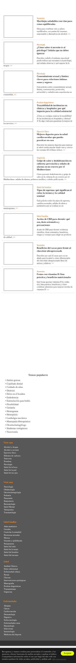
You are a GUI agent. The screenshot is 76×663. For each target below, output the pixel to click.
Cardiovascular (10, 611)
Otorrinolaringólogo (16, 425)
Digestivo (8, 617)
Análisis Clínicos (10, 566)
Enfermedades (10, 601)
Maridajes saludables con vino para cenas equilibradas (54, 22)
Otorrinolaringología (12, 492)
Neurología (8, 487)
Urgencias (41, 158)
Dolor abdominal (11, 569)
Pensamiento (9, 544)
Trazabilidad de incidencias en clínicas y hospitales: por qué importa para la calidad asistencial (54, 108)
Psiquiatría (8, 498)
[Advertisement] (38, 333)
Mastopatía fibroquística (18, 421)
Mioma (7, 538)
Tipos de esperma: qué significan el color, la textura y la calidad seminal (54, 193)
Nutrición (41, 18)
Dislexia (11, 390)
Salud (6, 561)
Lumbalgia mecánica (17, 418)
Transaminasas (10, 589)
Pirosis (6, 575)
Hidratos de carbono (12, 456)
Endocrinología (10, 620)
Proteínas (7, 461)
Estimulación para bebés (18, 400)
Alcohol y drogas (11, 447)
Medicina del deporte (12, 634)
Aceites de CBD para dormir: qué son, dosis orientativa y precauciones (53, 222)
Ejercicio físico (43, 131)
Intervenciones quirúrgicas (15, 580)
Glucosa (7, 577)
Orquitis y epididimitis (13, 541)
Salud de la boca (10, 467)
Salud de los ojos (11, 473)
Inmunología (9, 631)
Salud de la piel (10, 470)
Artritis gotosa (13, 380)
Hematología (9, 626)
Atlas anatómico (10, 526)
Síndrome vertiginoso (17, 428)
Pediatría (7, 495)
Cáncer (7, 608)
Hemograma (12, 411)
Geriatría (11, 407)
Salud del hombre (44, 187)
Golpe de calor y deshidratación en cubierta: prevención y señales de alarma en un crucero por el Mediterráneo (54, 165)
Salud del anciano (11, 555)
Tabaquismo (9, 510)
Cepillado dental (15, 383)
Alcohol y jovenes (11, 450)
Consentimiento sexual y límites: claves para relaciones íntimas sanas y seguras (53, 79)
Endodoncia (12, 397)
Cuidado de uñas (15, 387)
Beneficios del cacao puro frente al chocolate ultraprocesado (54, 249)
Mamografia (9, 583)
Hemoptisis (12, 414)
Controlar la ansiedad (12, 532)
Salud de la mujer (11, 549)
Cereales (7, 529)
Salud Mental (9, 507)
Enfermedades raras (12, 623)
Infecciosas (8, 629)
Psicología (41, 45)
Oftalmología (9, 489)
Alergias (7, 606)
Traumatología (10, 512)
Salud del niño (10, 546)
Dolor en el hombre (16, 394)
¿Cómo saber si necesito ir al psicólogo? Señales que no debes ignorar (53, 50)
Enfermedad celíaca (12, 572)
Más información (59, 659)
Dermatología (9, 614)
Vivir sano (8, 442)
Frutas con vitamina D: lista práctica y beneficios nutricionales (54, 276)
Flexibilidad (13, 404)
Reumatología (9, 504)
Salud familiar (42, 216)
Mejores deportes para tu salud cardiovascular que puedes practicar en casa (52, 137)
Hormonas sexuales (12, 535)
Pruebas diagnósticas (45, 102)
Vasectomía (12, 431)
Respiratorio (9, 501)
